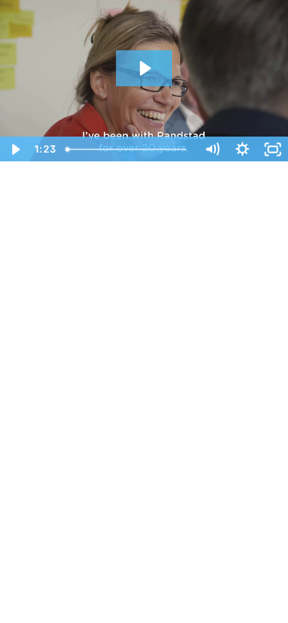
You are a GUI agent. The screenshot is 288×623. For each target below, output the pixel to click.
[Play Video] (15, 149)
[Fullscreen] (273, 149)
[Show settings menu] (242, 149)
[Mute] (212, 149)
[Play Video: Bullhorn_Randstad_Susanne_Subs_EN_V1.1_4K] (144, 68)
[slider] (128, 149)
